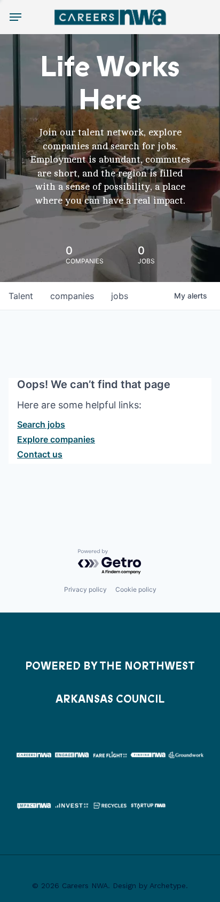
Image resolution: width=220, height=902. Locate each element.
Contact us (39, 454)
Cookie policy (135, 589)
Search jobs (41, 424)
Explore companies (56, 439)
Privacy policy (85, 589)
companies (72, 296)
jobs (119, 296)
